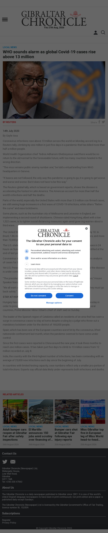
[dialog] (54, 266)
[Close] (86, 228)
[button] (54, 264)
